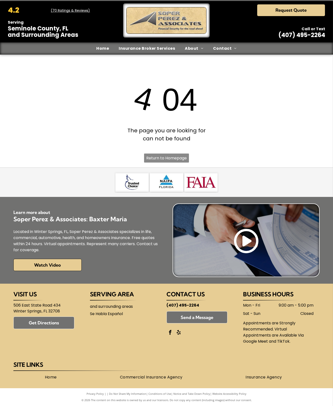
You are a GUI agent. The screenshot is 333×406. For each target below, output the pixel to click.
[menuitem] (102, 48)
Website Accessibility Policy (229, 394)
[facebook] (170, 333)
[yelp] (178, 333)
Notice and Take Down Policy (191, 394)
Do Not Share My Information (127, 394)
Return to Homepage (166, 158)
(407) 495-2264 (301, 35)
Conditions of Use (159, 394)
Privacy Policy (95, 394)
